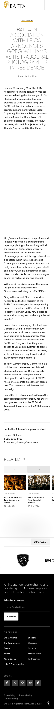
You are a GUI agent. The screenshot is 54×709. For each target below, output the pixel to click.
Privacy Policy (25, 695)
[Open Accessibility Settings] (49, 704)
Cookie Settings (11, 698)
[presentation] (15, 469)
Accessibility (9, 695)
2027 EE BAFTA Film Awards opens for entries (14, 481)
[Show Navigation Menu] (49, 5)
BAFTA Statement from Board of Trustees (37, 481)
